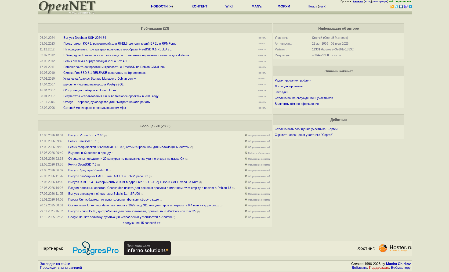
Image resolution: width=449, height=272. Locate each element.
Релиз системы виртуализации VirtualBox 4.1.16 (97, 61)
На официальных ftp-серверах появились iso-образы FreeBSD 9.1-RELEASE (117, 49)
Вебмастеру (401, 267)
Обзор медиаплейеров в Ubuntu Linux (89, 90)
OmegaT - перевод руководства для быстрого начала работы (106, 102)
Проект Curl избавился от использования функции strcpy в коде (113, 199)
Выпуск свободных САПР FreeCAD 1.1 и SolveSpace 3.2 (108, 176)
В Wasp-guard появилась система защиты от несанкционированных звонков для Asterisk (126, 55)
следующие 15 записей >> (142, 223)
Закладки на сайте (55, 264)
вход (367, 1)
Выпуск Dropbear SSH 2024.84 (84, 37)
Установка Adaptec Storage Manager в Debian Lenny (99, 78)
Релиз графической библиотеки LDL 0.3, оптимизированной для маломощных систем (128, 147)
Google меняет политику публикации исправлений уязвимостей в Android (120, 217)
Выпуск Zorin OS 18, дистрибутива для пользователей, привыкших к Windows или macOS (132, 211)
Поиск (312, 6)
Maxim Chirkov (398, 264)
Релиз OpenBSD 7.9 (82, 164)
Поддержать (379, 267)
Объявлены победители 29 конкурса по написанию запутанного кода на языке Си (126, 158)
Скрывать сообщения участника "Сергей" (304, 135)
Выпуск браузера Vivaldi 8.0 (88, 170)
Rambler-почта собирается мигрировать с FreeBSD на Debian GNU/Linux (114, 67)
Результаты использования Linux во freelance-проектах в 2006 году (111, 96)
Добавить (359, 267)
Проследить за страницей (61, 267)
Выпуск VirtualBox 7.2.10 (85, 135)
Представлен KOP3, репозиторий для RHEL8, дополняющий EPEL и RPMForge (119, 43)
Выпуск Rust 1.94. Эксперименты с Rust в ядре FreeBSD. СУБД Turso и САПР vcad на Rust (133, 182)
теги (322, 6)
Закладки (281, 92)
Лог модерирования (289, 86)
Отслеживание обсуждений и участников (304, 98)
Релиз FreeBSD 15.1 (82, 141)
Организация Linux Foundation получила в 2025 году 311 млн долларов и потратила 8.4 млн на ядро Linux (143, 205)
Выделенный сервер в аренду (89, 153)
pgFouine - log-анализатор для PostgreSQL (93, 84)
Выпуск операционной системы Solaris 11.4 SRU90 (104, 193)
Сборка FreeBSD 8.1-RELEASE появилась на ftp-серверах (104, 72)
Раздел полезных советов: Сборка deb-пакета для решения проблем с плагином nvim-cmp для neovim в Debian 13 (149, 188)
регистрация (380, 1)
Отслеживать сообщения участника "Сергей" (307, 129)
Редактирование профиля (293, 80)
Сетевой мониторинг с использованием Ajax (94, 108)
